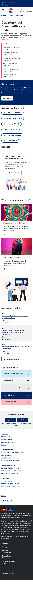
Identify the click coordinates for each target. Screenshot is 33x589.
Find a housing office (13, 124)
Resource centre (9, 402)
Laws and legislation (8, 465)
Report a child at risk (10, 129)
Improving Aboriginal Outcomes (14, 223)
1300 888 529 (7, 76)
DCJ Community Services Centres (12, 486)
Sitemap (5, 543)
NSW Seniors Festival (12, 258)
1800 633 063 (8, 71)
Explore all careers (13, 173)
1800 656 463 (8, 55)
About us (5, 434)
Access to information (8, 442)
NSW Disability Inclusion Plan (10, 460)
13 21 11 (5, 49)
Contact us (7, 98)
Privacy (4, 547)
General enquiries (7, 481)
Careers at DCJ (6, 436)
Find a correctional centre (12, 135)
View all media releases (11, 359)
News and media (6, 439)
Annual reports (6, 458)
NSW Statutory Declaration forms (12, 452)
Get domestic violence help (13, 118)
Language (29, 10)
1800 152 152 (7, 60)
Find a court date (11, 141)
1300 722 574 (7, 66)
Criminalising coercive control (10, 473)
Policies (3, 445)
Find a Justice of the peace (12, 113)
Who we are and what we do (13, 373)
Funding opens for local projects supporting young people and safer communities (13, 332)
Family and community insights (11, 388)
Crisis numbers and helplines (10, 484)
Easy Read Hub (8, 380)
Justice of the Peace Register (10, 468)
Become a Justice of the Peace (11, 471)
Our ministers (8, 395)
